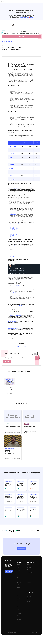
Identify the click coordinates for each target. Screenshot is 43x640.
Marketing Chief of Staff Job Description (21, 510)
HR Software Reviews (19, 617)
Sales (28, 571)
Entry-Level (23, 142)
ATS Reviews (19, 615)
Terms (36, 632)
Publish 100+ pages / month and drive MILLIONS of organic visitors (9, 389)
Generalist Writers (18, 580)
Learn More (21, 36)
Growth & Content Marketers (18, 587)
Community (19, 592)
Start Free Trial (21, 548)
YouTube (18, 597)
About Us (18, 571)
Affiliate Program (18, 595)
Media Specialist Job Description (8, 497)
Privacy (33, 632)
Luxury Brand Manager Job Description (33, 510)
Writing (28, 564)
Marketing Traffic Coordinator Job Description (34, 497)
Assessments (30, 562)
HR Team (28, 601)
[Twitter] (20, 346)
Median (30, 142)
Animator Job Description (33, 484)
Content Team (8, 379)
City (10, 142)
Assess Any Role (30, 572)
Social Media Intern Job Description (20, 484)
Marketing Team (8, 481)
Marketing (29, 567)
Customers (18, 564)
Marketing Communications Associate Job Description (9, 511)
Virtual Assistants (18, 584)
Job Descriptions (31, 592)
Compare (29, 577)
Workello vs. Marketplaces (29, 582)
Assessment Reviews (19, 614)
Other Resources (21, 606)
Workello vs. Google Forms (29, 580)
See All (18, 621)
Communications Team (30, 598)
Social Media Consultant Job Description (20, 497)
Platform (19, 562)
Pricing (18, 567)
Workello (6, 563)
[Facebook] (18, 346)
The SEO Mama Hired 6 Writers (12, 426)
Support (18, 600)
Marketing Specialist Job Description (8, 484)
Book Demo (18, 570)
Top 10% (36, 142)
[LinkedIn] (23, 346)
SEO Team (29, 596)
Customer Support (29, 569)
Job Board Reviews (18, 611)
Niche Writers (19, 582)
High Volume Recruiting (19, 620)
